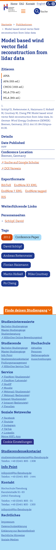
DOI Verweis (12, 168)
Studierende (11, 343)
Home (14, 3)
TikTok (8, 429)
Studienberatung (10, 333)
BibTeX (6, 185)
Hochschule (40, 343)
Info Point (6, 355)
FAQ (21, 3)
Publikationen (24, 24)
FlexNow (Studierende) (17, 376)
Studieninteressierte (17, 321)
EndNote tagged (36, 191)
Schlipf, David (14, 221)
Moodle (8, 387)
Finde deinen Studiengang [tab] (26, 310)
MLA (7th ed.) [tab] (11, 92)
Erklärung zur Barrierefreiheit (18, 530)
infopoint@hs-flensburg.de (16, 473)
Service (7, 372)
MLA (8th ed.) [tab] (11, 98)
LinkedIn (9, 432)
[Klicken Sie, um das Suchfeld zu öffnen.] (37, 11)
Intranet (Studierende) (13, 399)
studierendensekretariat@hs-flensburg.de (24, 457)
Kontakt (30, 3)
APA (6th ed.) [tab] (11, 81)
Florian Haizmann (15, 265)
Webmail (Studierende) (17, 391)
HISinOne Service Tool (16, 366)
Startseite (6, 24)
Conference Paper (27, 237)
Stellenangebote (40, 355)
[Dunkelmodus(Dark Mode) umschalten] (51, 3)
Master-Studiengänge (13, 330)
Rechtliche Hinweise (13, 535)
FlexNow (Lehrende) (15, 380)
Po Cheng (9, 283)
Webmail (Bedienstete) (17, 395)
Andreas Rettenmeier (17, 256)
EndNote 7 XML (11, 191)
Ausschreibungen (41, 359)
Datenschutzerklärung (14, 526)
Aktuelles (36, 347)
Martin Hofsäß (13, 274)
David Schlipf (12, 246)
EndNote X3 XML (25, 185)
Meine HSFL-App (11, 436)
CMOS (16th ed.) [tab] (13, 87)
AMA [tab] (6, 75)
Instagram (10, 425)
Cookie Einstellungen (17, 442)
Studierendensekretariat (15, 359)
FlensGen (9, 406)
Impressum (7, 521)
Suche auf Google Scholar (21, 162)
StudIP (8, 384)
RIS (3, 197)
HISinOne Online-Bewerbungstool (23, 337)
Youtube (8, 421)
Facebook (9, 417)
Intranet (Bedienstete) (16, 402)
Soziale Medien (10, 539)
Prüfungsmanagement (14, 362)
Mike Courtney (38, 274)
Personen (36, 351)
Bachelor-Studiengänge (14, 326)
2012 (6, 237)
